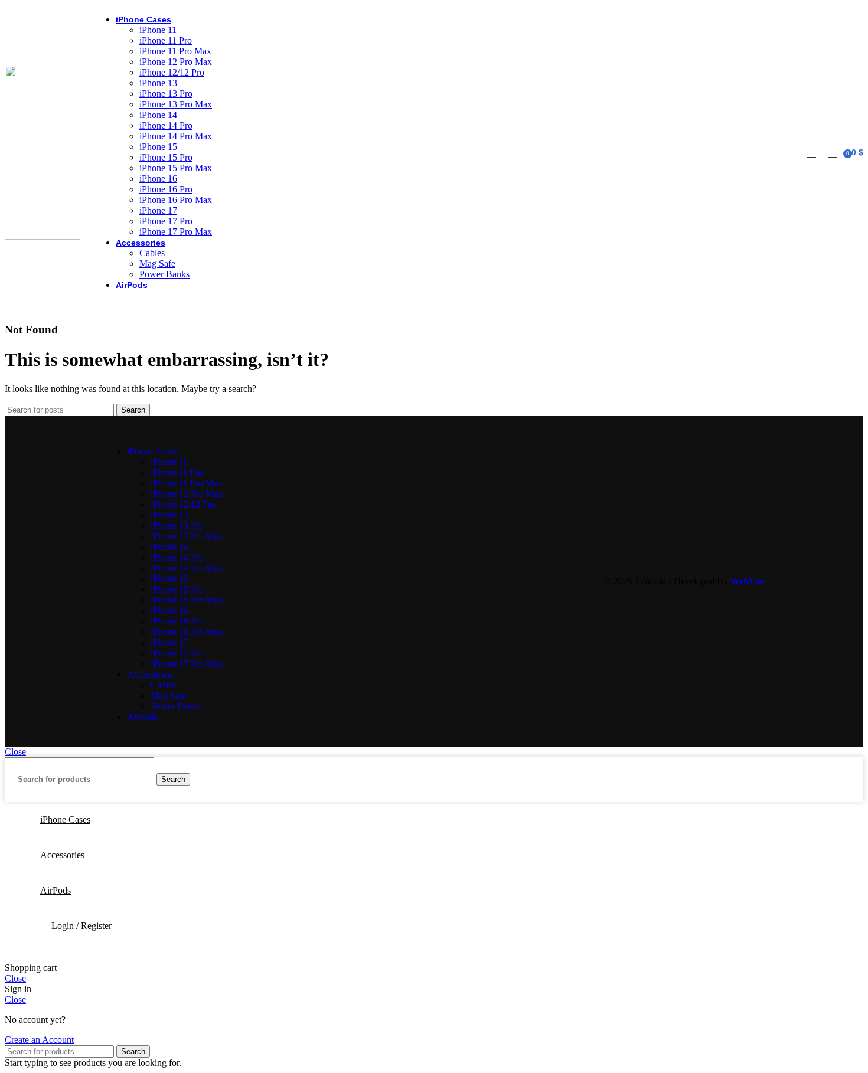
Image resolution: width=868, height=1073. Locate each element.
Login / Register (81, 926)
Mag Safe (157, 264)
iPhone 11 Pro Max (175, 51)
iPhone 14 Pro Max (175, 136)
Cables (152, 253)
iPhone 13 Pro (165, 94)
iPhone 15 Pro (165, 157)
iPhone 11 (158, 30)
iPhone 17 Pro (165, 221)
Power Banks (164, 274)
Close (15, 752)
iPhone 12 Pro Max (175, 62)
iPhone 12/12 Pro (171, 72)
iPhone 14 (158, 115)
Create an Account (39, 1040)
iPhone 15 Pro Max (175, 168)
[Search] (831, 152)
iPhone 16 (158, 179)
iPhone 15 (158, 147)
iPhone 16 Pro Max (175, 200)
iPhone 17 (158, 210)
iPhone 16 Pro (165, 189)
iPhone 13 (158, 83)
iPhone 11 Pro (165, 40)
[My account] (811, 152)
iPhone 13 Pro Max (175, 104)
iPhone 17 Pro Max (175, 232)
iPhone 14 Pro (165, 125)
